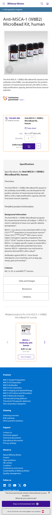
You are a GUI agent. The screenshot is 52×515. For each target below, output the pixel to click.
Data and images (27, 280)
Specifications (27, 164)
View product (26, 357)
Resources (27, 288)
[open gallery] (26, 53)
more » (22, 100)
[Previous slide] (7, 342)
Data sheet (31, 128)
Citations (27, 296)
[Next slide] (45, 342)
